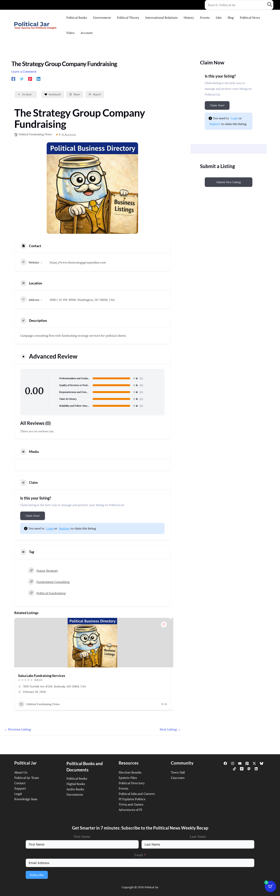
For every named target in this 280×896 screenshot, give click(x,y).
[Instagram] (232, 763)
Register (64, 528)
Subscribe (37, 875)
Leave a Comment (24, 71)
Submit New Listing (228, 182)
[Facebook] (13, 79)
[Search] (269, 5)
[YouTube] (240, 763)
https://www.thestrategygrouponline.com (78, 262)
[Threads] (241, 768)
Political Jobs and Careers (137, 794)
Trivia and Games (131, 804)
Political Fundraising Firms (35, 134)
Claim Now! (32, 515)
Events (123, 788)
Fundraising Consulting (53, 582)
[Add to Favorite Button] (164, 624)
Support (20, 788)
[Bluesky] (261, 763)
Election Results (130, 772)
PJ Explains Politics (132, 799)
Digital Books (75, 784)
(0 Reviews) (69, 134)
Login (50, 528)
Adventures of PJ (130, 810)
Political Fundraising (51, 593)
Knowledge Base (26, 799)
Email (138, 855)
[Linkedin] (38, 79)
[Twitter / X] (254, 763)
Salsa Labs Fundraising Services (41, 675)
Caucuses (177, 778)
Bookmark (55, 94)
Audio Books (75, 789)
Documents (74, 794)
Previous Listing (17, 729)
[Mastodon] (249, 768)
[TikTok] (234, 768)
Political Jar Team (26, 778)
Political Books (76, 778)
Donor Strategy (47, 571)
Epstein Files (128, 778)
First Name (82, 836)
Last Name (198, 836)
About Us (20, 772)
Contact (20, 783)
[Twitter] (22, 79)
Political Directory (132, 783)
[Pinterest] (30, 79)
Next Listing (170, 729)
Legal (18, 794)
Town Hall (178, 772)
